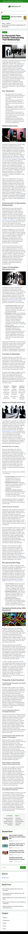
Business (5, 917)
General (5, 32)
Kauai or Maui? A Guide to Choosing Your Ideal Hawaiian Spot (17, 837)
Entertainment (6, 920)
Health (4, 923)
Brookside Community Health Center (16, 299)
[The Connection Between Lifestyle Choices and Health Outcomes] (23, 18)
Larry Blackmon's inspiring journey (14, 580)
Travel (4, 928)
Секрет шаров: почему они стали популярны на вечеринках (12, 1)
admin (5, 42)
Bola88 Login (5, 877)
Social (4, 926)
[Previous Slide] (24, 1)
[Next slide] (26, 1)
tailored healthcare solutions (9, 431)
